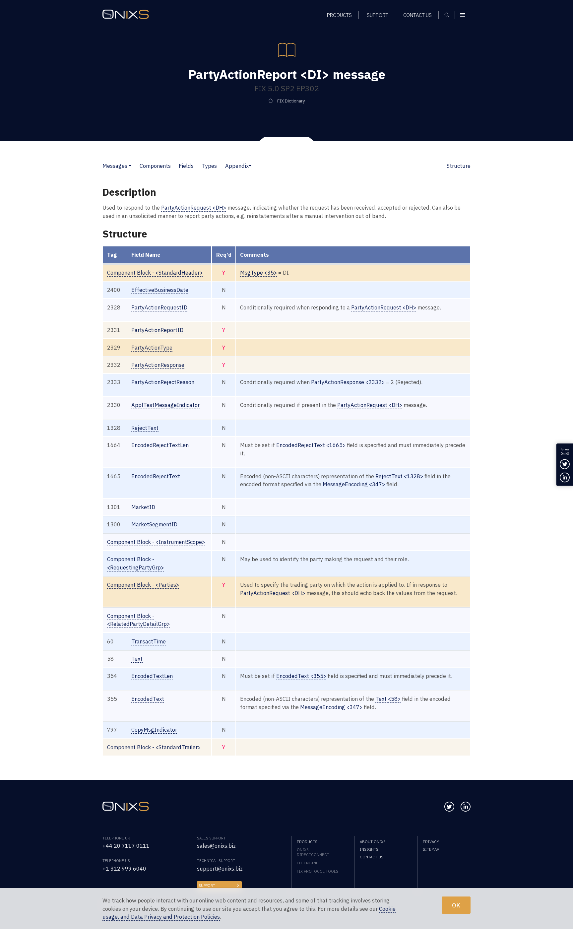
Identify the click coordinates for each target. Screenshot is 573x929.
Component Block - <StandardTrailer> (154, 747)
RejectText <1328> (399, 476)
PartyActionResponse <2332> (348, 382)
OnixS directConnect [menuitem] (313, 852)
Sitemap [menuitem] (431, 849)
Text (137, 658)
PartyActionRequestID (159, 307)
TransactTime (148, 641)
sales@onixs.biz (216, 845)
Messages (114, 165)
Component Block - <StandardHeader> (155, 272)
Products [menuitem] (339, 15)
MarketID (143, 507)
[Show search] (449, 15)
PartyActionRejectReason (162, 382)
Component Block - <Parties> (143, 584)
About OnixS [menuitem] (373, 841)
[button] (130, 165)
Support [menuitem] (377, 15)
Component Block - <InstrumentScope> (156, 542)
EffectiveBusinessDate (159, 290)
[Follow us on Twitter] (449, 807)
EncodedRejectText (155, 476)
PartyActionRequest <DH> (193, 207)
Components (155, 165)
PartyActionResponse (157, 364)
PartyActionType (151, 347)
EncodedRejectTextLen (160, 445)
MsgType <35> (258, 272)
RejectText (145, 427)
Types (209, 165)
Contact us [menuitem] (417, 15)
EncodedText (147, 698)
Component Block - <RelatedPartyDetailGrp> (138, 620)
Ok (456, 905)
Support (207, 885)
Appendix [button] (237, 165)
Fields (186, 165)
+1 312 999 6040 (124, 868)
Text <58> (388, 698)
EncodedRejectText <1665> (311, 445)
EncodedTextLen (152, 676)
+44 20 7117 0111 (126, 845)
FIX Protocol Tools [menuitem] (317, 871)
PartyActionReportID (157, 330)
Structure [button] (459, 165)
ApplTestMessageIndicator (165, 405)
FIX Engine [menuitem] (307, 862)
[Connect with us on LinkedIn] (466, 807)
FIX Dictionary (291, 101)
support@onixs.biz (220, 868)
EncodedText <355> (301, 676)
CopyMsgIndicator (154, 729)
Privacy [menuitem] (431, 841)
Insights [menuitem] (369, 849)
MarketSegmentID (154, 524)
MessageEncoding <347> (354, 484)
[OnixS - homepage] (125, 14)
